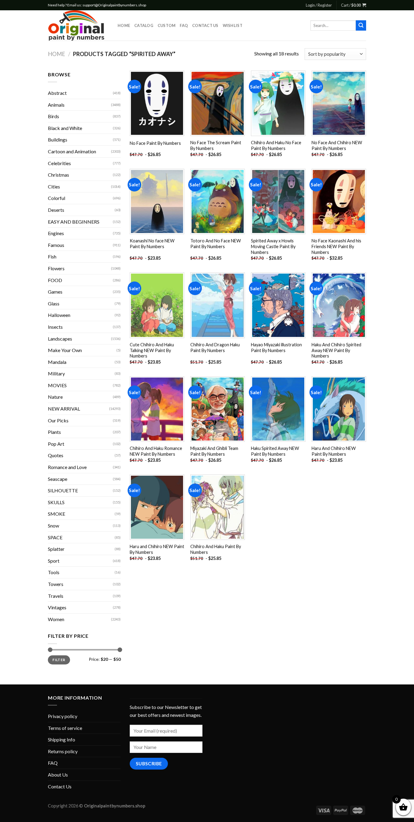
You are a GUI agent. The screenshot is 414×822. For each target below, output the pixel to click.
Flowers (56, 268)
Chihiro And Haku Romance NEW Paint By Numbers (156, 451)
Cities (54, 186)
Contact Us (205, 25)
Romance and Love (67, 467)
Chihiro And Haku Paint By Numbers (215, 549)
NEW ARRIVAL (64, 408)
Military (56, 373)
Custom (167, 25)
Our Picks (58, 420)
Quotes (55, 455)
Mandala (57, 362)
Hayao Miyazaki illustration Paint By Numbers (276, 347)
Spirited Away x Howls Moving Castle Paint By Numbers (273, 246)
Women (56, 619)
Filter (58, 659)
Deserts (56, 210)
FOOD (55, 280)
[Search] (361, 25)
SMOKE (56, 514)
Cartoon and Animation (72, 151)
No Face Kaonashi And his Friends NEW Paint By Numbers (336, 246)
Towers (55, 584)
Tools (53, 572)
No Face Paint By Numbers (155, 143)
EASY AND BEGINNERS (73, 222)
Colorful (56, 198)
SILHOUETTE (63, 490)
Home (124, 25)
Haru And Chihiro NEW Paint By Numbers (334, 451)
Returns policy (63, 751)
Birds (53, 116)
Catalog (143, 25)
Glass (53, 303)
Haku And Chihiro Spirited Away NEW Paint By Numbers (336, 350)
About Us (58, 774)
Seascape (57, 479)
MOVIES (57, 385)
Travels (55, 596)
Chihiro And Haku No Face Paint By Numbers (276, 145)
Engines (56, 233)
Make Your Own (65, 350)
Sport (53, 561)
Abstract (57, 93)
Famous (56, 245)
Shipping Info (61, 739)
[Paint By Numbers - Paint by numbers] (78, 25)
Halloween (59, 315)
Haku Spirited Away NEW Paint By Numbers (275, 451)
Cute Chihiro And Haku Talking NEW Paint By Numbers (152, 350)
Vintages (57, 607)
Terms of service (65, 728)
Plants (54, 432)
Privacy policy (62, 716)
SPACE (55, 537)
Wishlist (232, 25)
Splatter (56, 549)
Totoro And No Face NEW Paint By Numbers (215, 243)
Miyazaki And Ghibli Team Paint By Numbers (214, 451)
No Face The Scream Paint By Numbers (215, 145)
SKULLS (56, 502)
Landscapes (60, 338)
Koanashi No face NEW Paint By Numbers (152, 243)
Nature (55, 397)
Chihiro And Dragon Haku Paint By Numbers (215, 347)
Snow (53, 525)
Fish (52, 256)
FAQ (184, 25)
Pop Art (56, 444)
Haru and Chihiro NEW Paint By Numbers (157, 549)
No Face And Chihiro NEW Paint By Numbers (337, 145)
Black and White (65, 128)
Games (55, 292)
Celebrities (59, 163)
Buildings (57, 139)
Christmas (58, 175)
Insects (55, 327)
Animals (56, 105)
